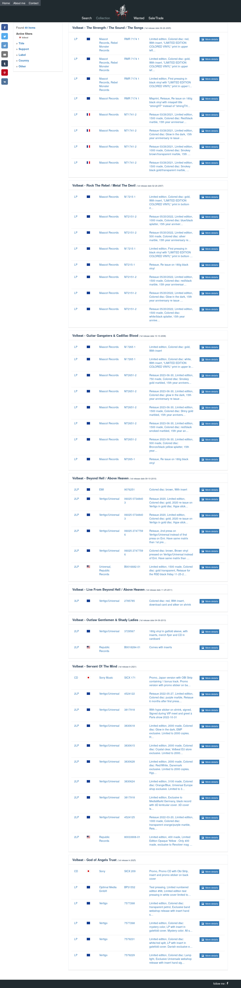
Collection (103, 17)
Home (6, 3)
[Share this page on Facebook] (4, 27)
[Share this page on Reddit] (4, 45)
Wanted (139, 17)
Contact (33, 3)
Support (23, 49)
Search (87, 17)
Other (22, 66)
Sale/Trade (156, 17)
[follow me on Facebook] (227, 983)
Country (23, 60)
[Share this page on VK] (4, 81)
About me (19, 3)
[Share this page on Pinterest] (4, 72)
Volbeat (24, 37)
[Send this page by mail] (4, 54)
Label (22, 55)
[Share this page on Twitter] (4, 36)
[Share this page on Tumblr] (4, 63)
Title (21, 43)
